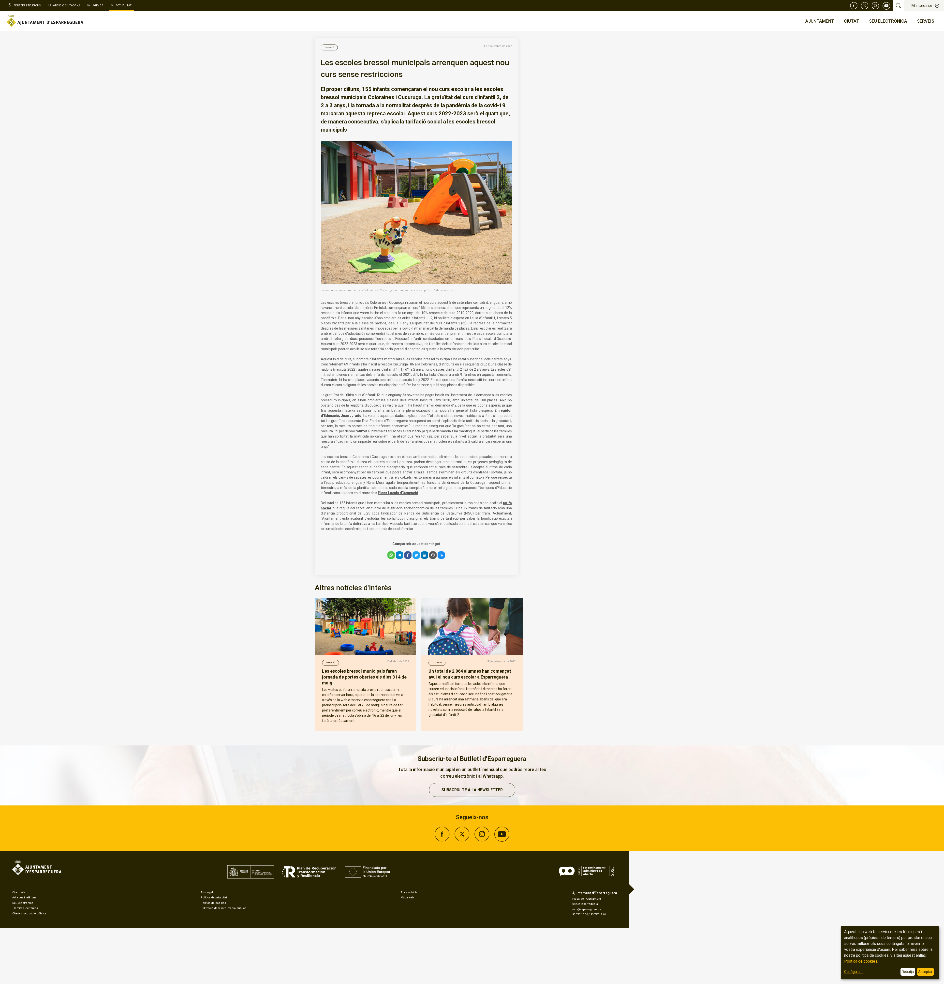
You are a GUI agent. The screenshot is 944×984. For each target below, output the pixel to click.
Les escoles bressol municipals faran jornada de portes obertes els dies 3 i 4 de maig (364, 676)
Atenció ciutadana (66, 5)
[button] (391, 555)
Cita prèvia (19, 892)
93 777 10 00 (580, 914)
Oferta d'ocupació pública (29, 913)
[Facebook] (853, 5)
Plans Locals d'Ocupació (398, 493)
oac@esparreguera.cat (587, 909)
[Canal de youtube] (886, 5)
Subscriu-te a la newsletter (472, 789)
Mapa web (407, 897)
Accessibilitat (409, 892)
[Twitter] (864, 5)
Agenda (97, 5)
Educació (329, 47)
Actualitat (124, 5)
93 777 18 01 (598, 914)
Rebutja (908, 972)
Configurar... (853, 972)
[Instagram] (875, 5)
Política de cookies (213, 903)
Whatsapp (493, 776)
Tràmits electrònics (25, 908)
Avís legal (207, 892)
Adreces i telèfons (24, 897)
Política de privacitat (214, 897)
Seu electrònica (22, 903)
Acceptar (925, 972)
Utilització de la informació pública (223, 908)
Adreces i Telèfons (27, 5)
